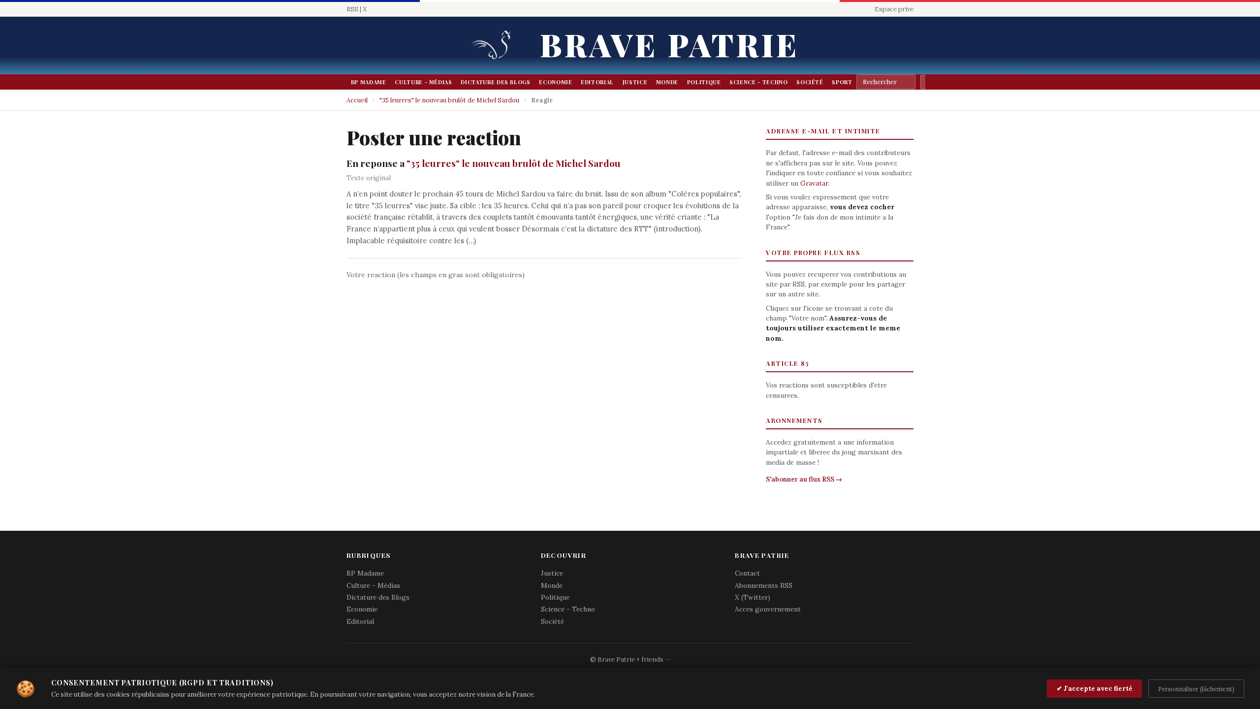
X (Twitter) (752, 597)
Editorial (597, 82)
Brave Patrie (669, 44)
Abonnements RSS (763, 585)
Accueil (357, 100)
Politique (704, 82)
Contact (747, 573)
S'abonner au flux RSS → (804, 479)
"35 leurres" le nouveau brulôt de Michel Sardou (449, 100)
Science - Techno (758, 82)
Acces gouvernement (768, 609)
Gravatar (814, 183)
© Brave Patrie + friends (626, 659)
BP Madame (368, 82)
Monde (667, 82)
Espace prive (894, 9)
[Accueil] (494, 46)
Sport (842, 82)
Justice (635, 82)
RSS (352, 9)
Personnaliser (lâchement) (1196, 689)
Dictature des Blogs (495, 82)
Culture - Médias (423, 82)
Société (809, 82)
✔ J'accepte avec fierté (1095, 688)
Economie (555, 82)
